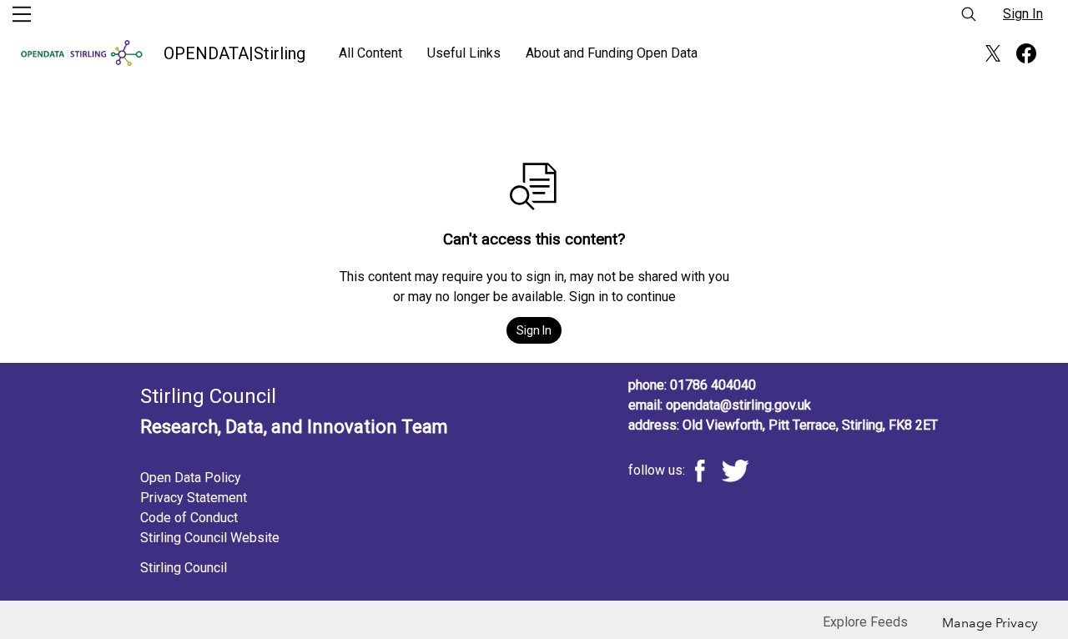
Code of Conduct (189, 518)
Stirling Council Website (210, 538)
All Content (370, 53)
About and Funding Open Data (612, 53)
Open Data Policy (190, 478)
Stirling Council (183, 568)
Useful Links (464, 53)
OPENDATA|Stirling (234, 53)
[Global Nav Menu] (22, 14)
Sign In (1023, 14)
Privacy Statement (193, 498)
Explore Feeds (865, 622)
